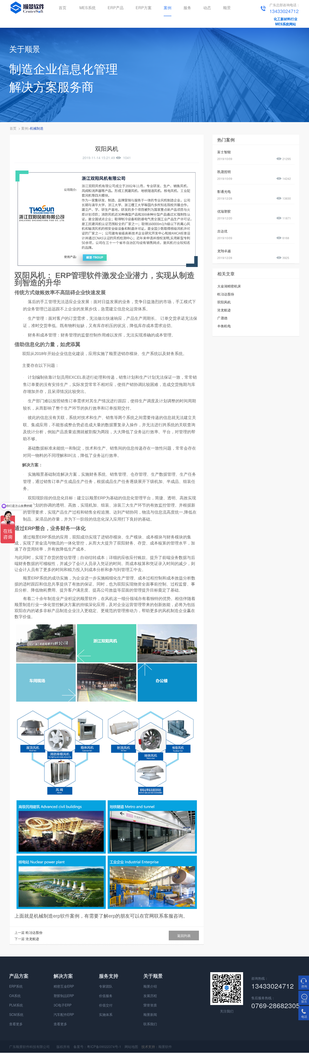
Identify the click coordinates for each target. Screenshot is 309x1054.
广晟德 (222, 317)
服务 (187, 7)
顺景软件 (165, 1046)
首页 (62, 7)
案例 (167, 7)
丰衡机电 (224, 325)
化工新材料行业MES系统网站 (285, 21)
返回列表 (184, 935)
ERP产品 (116, 7)
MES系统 (87, 7)
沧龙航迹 (32, 938)
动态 (207, 7)
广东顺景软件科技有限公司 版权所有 (39, 1046)
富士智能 (224, 151)
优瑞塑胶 (224, 211)
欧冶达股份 (34, 932)
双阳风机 (224, 302)
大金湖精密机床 (229, 286)
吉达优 (222, 231)
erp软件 (61, 916)
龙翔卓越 (224, 250)
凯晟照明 (224, 171)
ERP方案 (144, 7)
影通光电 (224, 191)
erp (111, 916)
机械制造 (36, 128)
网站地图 (131, 1046)
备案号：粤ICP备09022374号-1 (97, 1046)
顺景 (227, 7)
